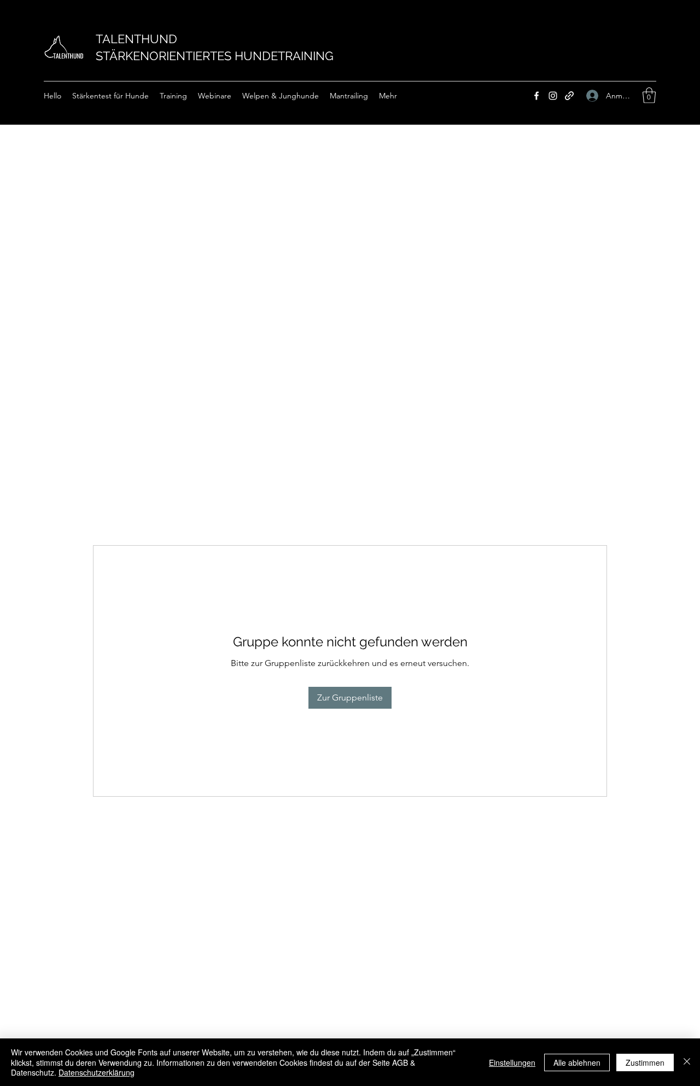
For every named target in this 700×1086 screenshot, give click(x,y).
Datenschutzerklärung (97, 1072)
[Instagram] (552, 95)
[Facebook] (536, 95)
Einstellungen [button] (512, 1062)
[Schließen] (686, 1062)
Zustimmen (645, 1062)
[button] (649, 95)
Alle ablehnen (576, 1062)
